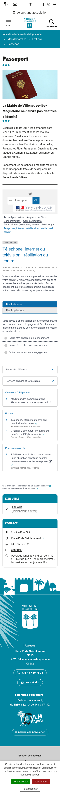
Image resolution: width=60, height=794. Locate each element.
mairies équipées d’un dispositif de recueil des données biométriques (25, 136)
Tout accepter (20, 781)
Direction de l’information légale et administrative (27, 486)
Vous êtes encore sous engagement (28, 337)
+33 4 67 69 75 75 (32, 672)
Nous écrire (32, 682)
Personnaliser (30, 788)
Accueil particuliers (14, 217)
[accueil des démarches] (30, 193)
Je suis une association (31, 12)
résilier (54, 276)
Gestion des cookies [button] (30, 755)
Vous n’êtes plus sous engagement (28, 345)
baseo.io (33, 488)
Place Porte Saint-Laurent (27, 538)
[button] (6, 4)
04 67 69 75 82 (20, 544)
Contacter (16, 549)
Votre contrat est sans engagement (28, 352)
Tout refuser (40, 781)
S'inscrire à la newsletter (30, 732)
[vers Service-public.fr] (34, 209)
